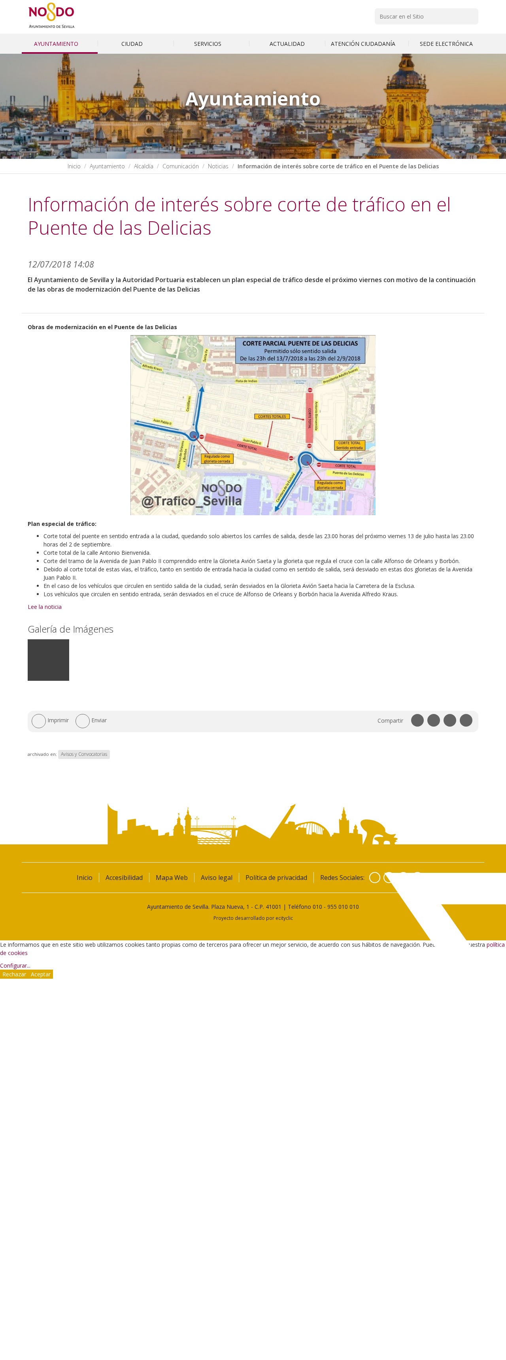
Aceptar (41, 974)
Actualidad (287, 43)
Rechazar (14, 974)
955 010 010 (343, 906)
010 (317, 906)
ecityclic (284, 918)
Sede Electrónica (446, 43)
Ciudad (132, 43)
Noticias (218, 166)
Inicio (74, 166)
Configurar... (15, 965)
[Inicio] (52, 28)
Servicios (208, 43)
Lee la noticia (45, 606)
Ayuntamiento (57, 43)
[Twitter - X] (389, 877)
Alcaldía (143, 166)
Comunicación (180, 166)
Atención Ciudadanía (364, 43)
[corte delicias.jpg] (48, 678)
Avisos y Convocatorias (84, 754)
